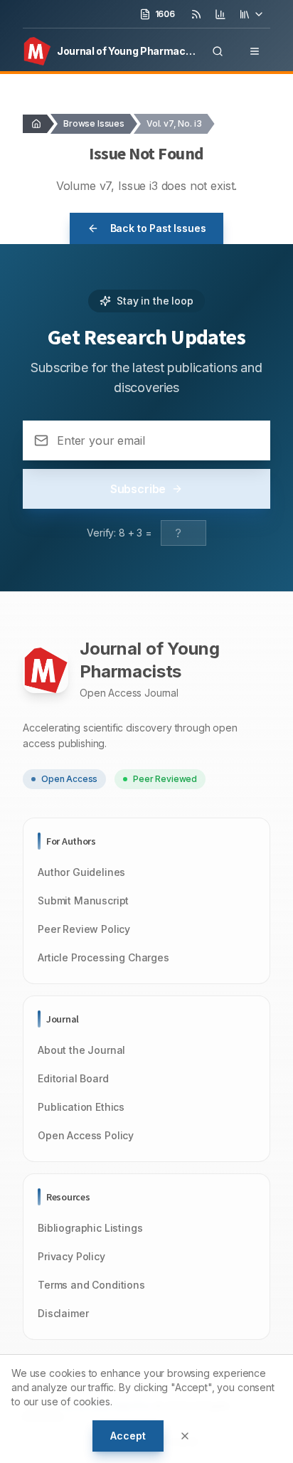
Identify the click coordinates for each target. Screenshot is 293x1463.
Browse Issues (93, 123)
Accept (127, 1436)
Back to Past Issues (158, 228)
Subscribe (138, 489)
